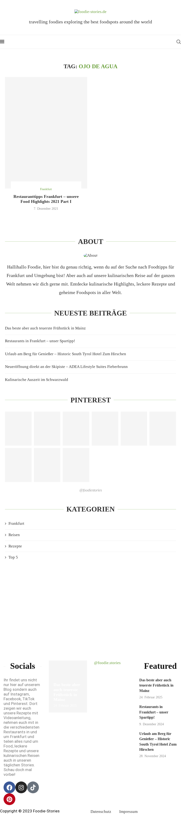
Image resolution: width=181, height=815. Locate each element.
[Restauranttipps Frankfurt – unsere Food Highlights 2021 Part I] (46, 132)
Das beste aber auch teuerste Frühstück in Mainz (45, 328)
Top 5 (13, 557)
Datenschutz (100, 811)
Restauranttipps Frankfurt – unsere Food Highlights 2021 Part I (46, 199)
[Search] (178, 42)
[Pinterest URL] (18, 428)
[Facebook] (9, 787)
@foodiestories (90, 490)
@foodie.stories (107, 663)
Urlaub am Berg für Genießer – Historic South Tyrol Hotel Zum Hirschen (65, 354)
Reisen (14, 535)
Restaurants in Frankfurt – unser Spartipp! (40, 341)
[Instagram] (21, 787)
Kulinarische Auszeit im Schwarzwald (36, 379)
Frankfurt (16, 523)
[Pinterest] (9, 799)
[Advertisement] (90, 605)
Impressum (128, 811)
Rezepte (15, 546)
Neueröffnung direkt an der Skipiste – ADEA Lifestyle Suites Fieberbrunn (66, 366)
